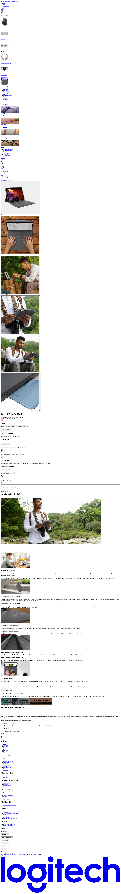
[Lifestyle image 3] (20, 314)
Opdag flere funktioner (5, 690)
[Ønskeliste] (2, 164)
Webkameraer (6, 762)
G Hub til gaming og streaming (10, 824)
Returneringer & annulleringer (10, 818)
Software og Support (5, 473)
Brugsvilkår (3, 854)
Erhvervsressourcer (7, 799)
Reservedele (6, 816)
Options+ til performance (8, 825)
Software (3, 158)
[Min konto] (2, 165)
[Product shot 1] (20, 197)
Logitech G (5, 3)
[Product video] (21, 392)
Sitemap (38, 854)
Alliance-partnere (7, 797)
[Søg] (2, 162)
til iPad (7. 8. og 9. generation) (21, 426)
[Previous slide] (2, 688)
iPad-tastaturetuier (4, 171)
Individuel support (7, 811)
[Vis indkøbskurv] (1, 167)
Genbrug (5, 751)
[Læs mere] (2, 483)
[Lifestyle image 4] (20, 353)
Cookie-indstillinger (32, 854)
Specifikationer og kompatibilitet (7, 466)
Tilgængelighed (6, 752)
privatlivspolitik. (48, 725)
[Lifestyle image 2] (20, 275)
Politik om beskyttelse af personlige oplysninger (16, 854)
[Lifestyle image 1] (20, 235)
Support (2, 8)
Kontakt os (5, 814)
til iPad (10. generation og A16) (7, 426)
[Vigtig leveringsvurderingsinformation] (2, 450)
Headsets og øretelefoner (8, 761)
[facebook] (3, 733)
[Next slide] (5, 688)
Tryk (4, 749)
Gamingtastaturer (7, 767)
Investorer (5, 746)
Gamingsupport (6, 812)
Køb (2, 11)
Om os (4, 744)
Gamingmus (6, 766)
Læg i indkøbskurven (5, 443)
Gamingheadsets (7, 768)
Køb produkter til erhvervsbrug (10, 794)
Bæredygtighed (6, 750)
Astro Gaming (6, 783)
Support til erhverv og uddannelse (10, 813)
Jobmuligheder (6, 745)
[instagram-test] (1, 733)
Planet (2, 160)
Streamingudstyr (7, 786)
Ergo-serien (5, 777)
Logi (2, 168)
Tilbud (2, 159)
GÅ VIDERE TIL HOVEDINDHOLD (9, 1)
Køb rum (5, 792)
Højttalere (5, 763)
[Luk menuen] (2, 12)
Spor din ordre (6, 817)
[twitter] (2, 733)
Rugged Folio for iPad (5, 173)
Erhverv (5, 4)
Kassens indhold (4, 469)
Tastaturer (5, 760)
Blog (4, 747)
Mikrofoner (5, 770)
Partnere (5, 796)
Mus (4, 758)
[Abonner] (15, 723)
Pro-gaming (6, 784)
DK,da (3, 9)
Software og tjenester (8, 795)
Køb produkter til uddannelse (9, 805)
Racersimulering (7, 785)
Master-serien (6, 776)
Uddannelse (6, 6)
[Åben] (3, 167)
